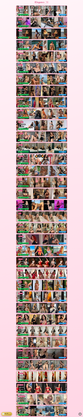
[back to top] (80, 414)
